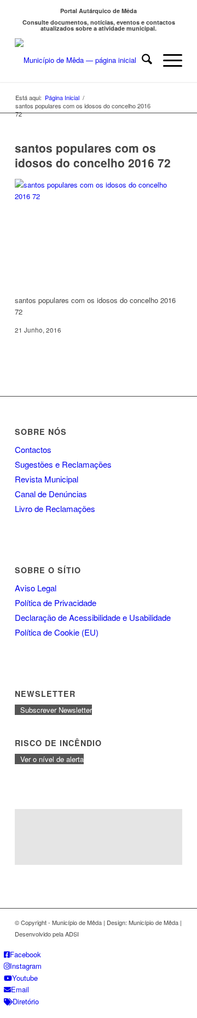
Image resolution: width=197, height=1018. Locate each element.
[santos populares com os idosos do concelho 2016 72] (97, 196)
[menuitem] (141, 60)
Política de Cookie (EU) (57, 632)
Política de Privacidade (55, 602)
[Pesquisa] (141, 60)
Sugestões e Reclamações (63, 464)
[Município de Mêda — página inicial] (82, 60)
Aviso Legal (35, 588)
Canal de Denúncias (51, 493)
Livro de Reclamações (55, 508)
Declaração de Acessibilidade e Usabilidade (93, 617)
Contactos (33, 449)
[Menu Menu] (167, 60)
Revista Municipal (46, 479)
